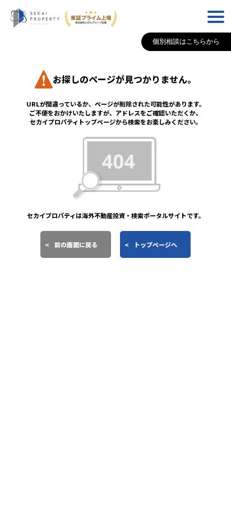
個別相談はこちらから (186, 41)
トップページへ (155, 244)
